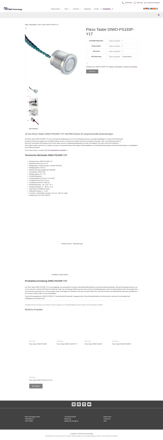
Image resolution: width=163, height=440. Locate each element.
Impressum (107, 419)
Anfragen (92, 71)
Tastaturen (76, 9)
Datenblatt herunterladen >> (59, 150)
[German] (147, 9)
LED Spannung (96, 56)
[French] (149, 9)
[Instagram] (74, 404)
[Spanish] (154, 9)
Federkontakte (55, 9)
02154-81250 (128, 2)
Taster (66, 9)
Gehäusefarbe (96, 46)
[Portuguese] (152, 9)
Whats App (139, 2)
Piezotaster (33, 24)
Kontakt (96, 9)
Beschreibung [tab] (33, 128)
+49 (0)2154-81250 (70, 417)
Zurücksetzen (127, 56)
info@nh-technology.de (153, 2)
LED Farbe (96, 51)
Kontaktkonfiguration (96, 41)
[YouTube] (89, 404)
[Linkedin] (84, 404)
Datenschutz (107, 417)
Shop (26, 24)
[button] (61, 9)
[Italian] (156, 9)
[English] (144, 9)
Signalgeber (87, 9)
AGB (104, 421)
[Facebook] (79, 404)
